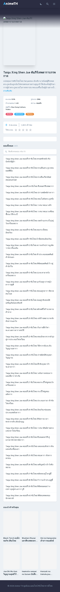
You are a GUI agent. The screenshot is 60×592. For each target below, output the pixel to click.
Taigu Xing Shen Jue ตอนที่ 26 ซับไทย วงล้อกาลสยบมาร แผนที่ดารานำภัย (29, 374)
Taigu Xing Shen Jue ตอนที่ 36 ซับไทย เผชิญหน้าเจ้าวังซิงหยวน (29, 466)
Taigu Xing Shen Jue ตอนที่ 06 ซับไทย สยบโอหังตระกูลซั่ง (30, 199)
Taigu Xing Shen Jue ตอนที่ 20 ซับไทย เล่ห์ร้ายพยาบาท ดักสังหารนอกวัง (30, 320)
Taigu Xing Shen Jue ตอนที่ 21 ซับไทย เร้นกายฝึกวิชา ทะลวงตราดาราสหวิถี (27, 329)
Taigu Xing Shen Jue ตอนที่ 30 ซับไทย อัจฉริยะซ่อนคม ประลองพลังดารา (28, 411)
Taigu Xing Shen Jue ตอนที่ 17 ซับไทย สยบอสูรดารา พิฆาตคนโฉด (30, 292)
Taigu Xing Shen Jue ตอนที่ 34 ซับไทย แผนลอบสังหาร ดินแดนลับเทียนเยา (30, 447)
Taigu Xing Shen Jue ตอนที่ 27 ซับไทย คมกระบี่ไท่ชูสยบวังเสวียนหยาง (30, 383)
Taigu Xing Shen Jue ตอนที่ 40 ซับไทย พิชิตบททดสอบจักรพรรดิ (28, 497)
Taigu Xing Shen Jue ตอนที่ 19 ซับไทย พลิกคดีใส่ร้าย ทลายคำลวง (30, 310)
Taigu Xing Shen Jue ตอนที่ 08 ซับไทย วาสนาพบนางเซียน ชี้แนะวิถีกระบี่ (30, 213)
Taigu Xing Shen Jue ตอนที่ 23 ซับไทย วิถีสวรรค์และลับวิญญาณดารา (28, 347)
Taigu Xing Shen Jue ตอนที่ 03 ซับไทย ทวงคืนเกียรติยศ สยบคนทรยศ (28, 178)
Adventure (19, 114)
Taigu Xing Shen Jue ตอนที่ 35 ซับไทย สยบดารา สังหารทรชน (29, 457)
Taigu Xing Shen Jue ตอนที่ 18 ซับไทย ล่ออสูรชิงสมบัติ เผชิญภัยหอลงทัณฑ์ (28, 301)
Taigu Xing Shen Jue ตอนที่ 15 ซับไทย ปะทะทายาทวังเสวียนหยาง (28, 274)
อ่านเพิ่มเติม (7, 91)
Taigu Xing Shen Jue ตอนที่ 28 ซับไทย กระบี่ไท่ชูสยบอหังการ (27, 393)
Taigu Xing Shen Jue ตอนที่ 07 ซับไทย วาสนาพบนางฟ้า (29, 205)
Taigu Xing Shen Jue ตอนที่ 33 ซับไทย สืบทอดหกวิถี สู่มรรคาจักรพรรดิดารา (28, 438)
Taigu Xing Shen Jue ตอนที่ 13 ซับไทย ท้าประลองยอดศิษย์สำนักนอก (29, 256)
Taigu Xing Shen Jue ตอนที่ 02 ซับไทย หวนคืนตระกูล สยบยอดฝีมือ (30, 169)
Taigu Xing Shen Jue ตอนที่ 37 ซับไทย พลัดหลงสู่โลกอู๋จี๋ (28, 474)
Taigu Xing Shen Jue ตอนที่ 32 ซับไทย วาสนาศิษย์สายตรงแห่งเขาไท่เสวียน (30, 429)
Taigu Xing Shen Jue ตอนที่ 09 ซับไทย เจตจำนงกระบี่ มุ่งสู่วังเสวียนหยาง (30, 222)
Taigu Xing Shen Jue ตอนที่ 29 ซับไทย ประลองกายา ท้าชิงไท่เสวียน (30, 402)
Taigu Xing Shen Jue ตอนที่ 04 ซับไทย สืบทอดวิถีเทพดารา (30, 186)
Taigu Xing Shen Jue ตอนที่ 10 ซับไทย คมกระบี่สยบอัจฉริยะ (27, 231)
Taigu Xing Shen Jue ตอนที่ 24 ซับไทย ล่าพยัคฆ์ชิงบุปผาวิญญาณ (29, 356)
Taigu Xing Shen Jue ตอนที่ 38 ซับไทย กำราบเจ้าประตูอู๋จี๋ (29, 480)
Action (9, 114)
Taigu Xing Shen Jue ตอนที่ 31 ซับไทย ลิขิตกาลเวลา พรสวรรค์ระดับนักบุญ (27, 420)
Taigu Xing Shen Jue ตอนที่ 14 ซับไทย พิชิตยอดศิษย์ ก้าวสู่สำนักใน (29, 265)
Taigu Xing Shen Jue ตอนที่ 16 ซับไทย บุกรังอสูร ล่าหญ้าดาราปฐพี (29, 283)
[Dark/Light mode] (41, 4)
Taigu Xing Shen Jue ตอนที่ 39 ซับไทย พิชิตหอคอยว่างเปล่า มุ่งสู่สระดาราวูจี (28, 487)
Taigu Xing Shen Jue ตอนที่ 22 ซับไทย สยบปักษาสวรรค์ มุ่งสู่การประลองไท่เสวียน (30, 338)
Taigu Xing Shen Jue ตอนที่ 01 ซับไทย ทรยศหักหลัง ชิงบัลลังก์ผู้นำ (28, 160)
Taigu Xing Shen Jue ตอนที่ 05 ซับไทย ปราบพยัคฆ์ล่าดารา (30, 192)
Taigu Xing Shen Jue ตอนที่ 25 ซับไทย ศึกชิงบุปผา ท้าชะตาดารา (28, 365)
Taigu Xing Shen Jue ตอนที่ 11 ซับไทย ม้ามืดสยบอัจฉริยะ (29, 239)
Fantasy (30, 114)
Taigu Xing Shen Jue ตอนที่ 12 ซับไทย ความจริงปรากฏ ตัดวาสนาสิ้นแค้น (30, 246)
